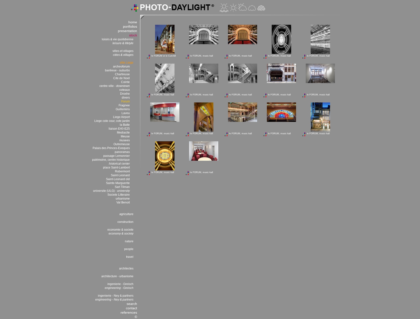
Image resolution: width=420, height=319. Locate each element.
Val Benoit (123, 202)
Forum (125, 101)
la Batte (125, 124)
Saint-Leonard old (118, 179)
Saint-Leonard (120, 175)
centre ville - (114, 86)
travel (129, 257)
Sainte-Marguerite (118, 183)
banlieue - (117, 70)
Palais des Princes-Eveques (111, 148)
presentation (127, 31)
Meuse (125, 136)
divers (126, 97)
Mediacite (123, 132)
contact (131, 308)
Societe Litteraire (118, 194)
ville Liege (126, 62)
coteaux (124, 90)
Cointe (125, 82)
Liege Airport (121, 117)
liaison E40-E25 (119, 128)
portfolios (130, 26)
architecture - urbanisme (117, 276)
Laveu (126, 113)
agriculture (126, 214)
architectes (126, 268)
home (132, 22)
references (129, 312)
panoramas (122, 152)
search (132, 304)
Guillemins (123, 109)
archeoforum (121, 66)
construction (125, 222)
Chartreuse (122, 74)
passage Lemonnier (116, 156)
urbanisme (123, 198)
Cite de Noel (121, 78)
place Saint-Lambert (116, 167)
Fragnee (124, 105)
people (128, 249)
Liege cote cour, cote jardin (112, 121)
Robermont (122, 171)
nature (129, 241)
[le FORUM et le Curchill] (165, 53)
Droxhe (125, 93)
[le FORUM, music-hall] (203, 43)
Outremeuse (122, 144)
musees (124, 140)
